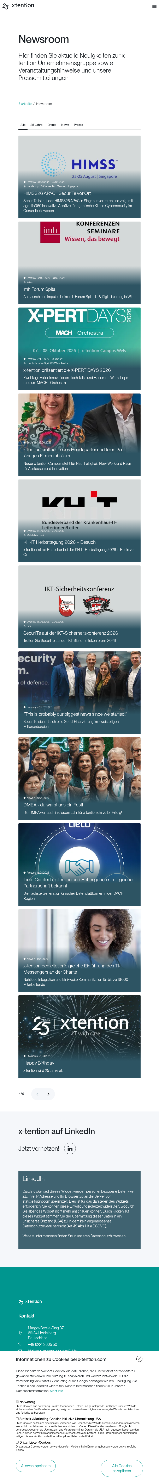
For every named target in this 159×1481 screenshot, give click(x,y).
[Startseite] (18, 6)
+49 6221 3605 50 (42, 1344)
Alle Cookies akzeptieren (122, 1468)
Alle (22, 125)
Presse (78, 125)
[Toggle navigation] (154, 6)
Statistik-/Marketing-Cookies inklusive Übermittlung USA (60, 1419)
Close (139, 1359)
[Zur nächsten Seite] (48, 1094)
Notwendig (27, 1402)
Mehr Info (56, 1391)
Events (51, 125)
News (65, 125)
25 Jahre (36, 125)
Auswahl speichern (36, 1466)
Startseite (25, 104)
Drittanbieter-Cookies (35, 1442)
